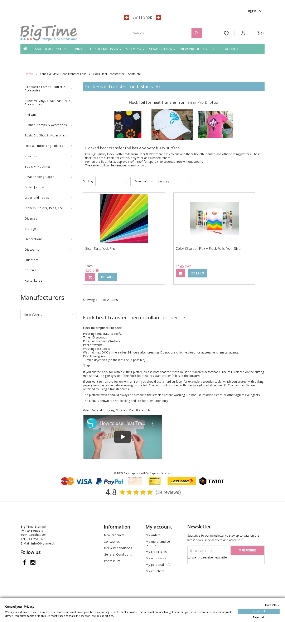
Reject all (258, 617)
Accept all (259, 611)
